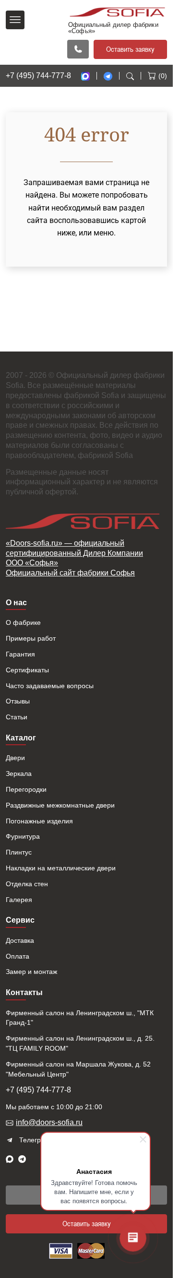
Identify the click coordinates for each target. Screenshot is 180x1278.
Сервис (20, 920)
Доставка (20, 940)
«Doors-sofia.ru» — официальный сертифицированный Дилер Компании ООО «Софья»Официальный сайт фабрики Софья (74, 558)
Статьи (16, 717)
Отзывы (18, 701)
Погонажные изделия (39, 821)
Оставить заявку (130, 49)
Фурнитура (23, 836)
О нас (16, 602)
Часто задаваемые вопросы (50, 686)
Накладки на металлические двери (61, 868)
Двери (15, 758)
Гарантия (20, 654)
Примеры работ (31, 638)
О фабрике (23, 622)
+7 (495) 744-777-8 (38, 75)
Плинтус (19, 852)
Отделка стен (27, 884)
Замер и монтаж (31, 971)
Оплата (17, 956)
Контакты (24, 992)
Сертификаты (27, 670)
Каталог (21, 738)
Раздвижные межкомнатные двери (60, 805)
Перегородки (26, 789)
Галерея (19, 899)
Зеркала (19, 773)
